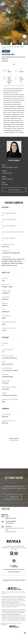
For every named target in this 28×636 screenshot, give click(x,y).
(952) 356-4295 (7, 173)
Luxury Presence (14, 571)
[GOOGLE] (14, 560)
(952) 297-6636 (9, 523)
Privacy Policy (20, 580)
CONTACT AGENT (14, 189)
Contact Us (14, 497)
